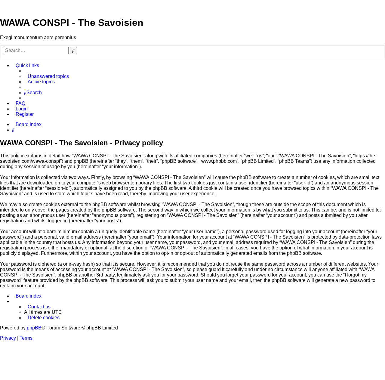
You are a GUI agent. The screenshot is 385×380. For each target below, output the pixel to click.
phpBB (34, 327)
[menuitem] (46, 76)
